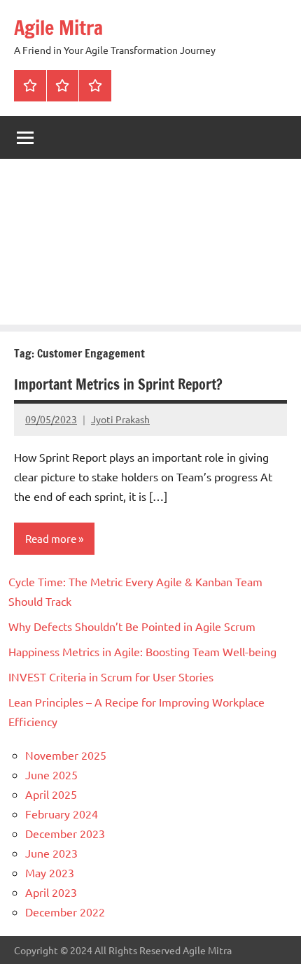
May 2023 (49, 872)
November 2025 (65, 755)
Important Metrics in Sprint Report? (118, 384)
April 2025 (51, 794)
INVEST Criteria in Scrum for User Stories (111, 676)
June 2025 (51, 774)
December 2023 (65, 833)
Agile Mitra (58, 27)
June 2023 (51, 853)
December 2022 (65, 912)
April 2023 (51, 892)
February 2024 (61, 814)
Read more (50, 538)
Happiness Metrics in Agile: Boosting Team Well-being (142, 651)
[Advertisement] (150, 245)
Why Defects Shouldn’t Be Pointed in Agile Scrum (131, 626)
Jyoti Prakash (120, 419)
